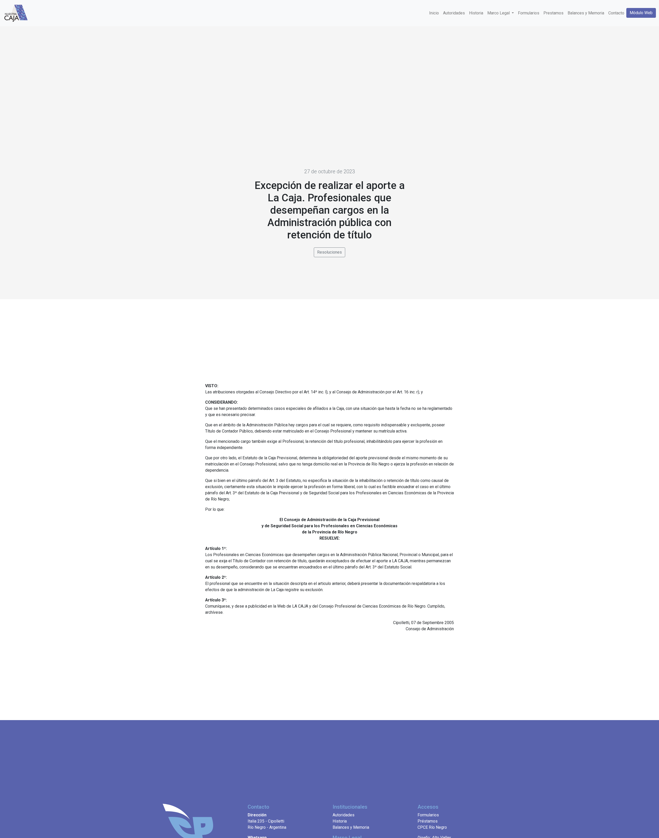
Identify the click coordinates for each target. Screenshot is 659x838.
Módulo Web (641, 12)
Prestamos (553, 13)
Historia (476, 13)
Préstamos (428, 821)
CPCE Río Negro (432, 827)
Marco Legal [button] (499, 13)
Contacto (616, 13)
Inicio (434, 13)
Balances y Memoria (586, 13)
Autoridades (454, 13)
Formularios (528, 13)
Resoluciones (329, 252)
